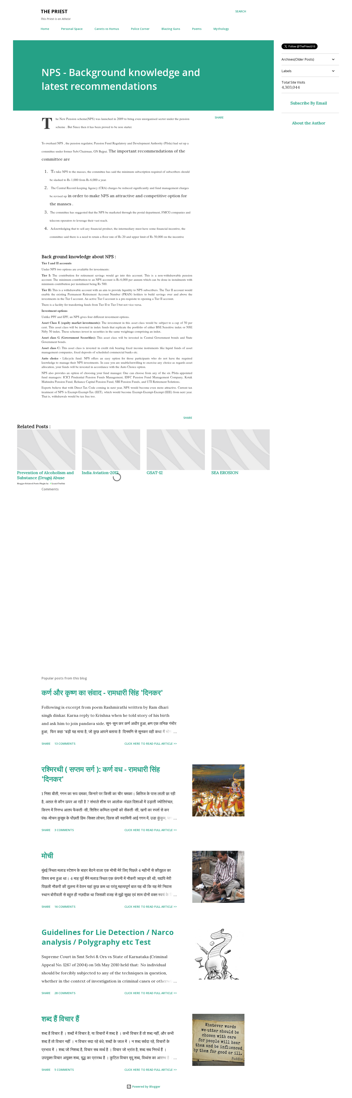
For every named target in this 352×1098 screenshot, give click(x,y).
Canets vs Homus (107, 29)
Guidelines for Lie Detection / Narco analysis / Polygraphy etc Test (108, 937)
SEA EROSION (224, 472)
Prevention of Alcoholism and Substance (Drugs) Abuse (45, 475)
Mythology (221, 29)
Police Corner (140, 29)
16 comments (64, 907)
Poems (196, 29)
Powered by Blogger (145, 1086)
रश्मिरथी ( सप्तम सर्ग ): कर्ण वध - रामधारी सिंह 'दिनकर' (101, 774)
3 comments (64, 830)
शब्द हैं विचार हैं (60, 1019)
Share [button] (219, 117)
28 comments (64, 993)
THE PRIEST (54, 11)
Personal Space (71, 29)
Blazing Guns (171, 29)
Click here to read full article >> (150, 743)
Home (45, 29)
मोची (47, 856)
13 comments (64, 743)
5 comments (64, 1070)
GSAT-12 (155, 472)
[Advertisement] (110, 625)
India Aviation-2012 (100, 472)
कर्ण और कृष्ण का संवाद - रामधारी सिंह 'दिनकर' (102, 693)
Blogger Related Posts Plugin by (33, 483)
